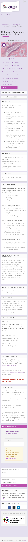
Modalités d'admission (9, 81)
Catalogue (5, 24)
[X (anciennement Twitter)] (14, 507)
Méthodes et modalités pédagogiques (14, 68)
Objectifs (6, 62)
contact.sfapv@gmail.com (9, 365)
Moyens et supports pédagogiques (12, 71)
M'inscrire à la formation (10, 87)
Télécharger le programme (10, 485)
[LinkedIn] (18, 507)
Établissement (14, 59)
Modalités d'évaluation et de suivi (12, 75)
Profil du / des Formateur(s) (11, 78)
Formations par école (16, 24)
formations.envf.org (18, 514)
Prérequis (7, 65)
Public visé (16, 62)
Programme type (18, 65)
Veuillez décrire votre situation (12, 441)
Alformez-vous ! (11, 458)
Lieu (5, 59)
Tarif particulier (8, 84)
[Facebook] (9, 507)
